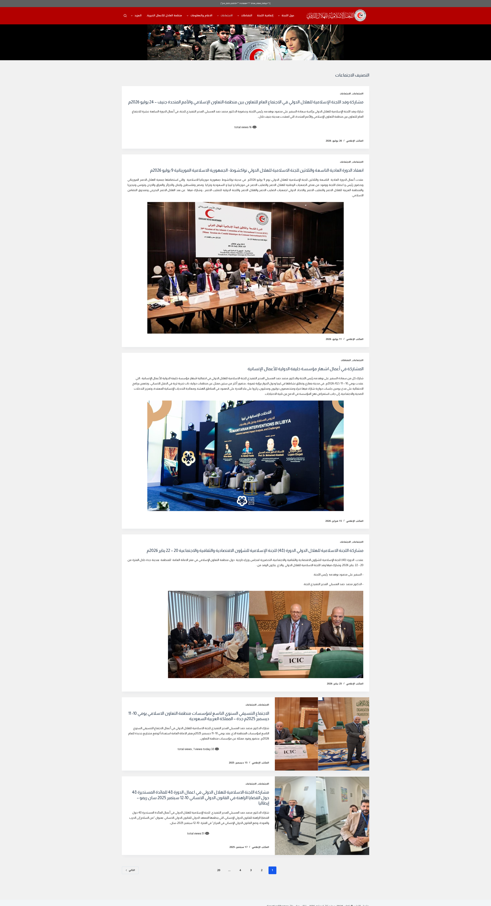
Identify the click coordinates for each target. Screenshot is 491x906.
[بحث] (125, 15)
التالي (132, 870)
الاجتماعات (227, 15)
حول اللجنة (288, 15)
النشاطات (246, 15)
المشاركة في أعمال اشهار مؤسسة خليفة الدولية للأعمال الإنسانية (305, 368)
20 (218, 870)
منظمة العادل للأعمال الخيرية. (164, 15)
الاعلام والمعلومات (201, 15)
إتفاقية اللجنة (265, 15)
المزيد (138, 15)
